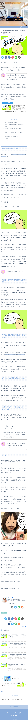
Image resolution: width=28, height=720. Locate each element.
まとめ (6, 140)
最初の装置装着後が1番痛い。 (12, 122)
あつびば (10, 597)
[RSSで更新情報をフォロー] (22, 607)
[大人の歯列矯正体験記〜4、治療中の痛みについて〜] (9, 57)
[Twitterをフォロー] (15, 607)
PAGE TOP (14, 707)
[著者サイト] (12, 607)
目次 (12, 119)
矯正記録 (4, 612)
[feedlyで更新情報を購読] (19, 607)
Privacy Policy (14, 715)
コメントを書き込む (14, 695)
